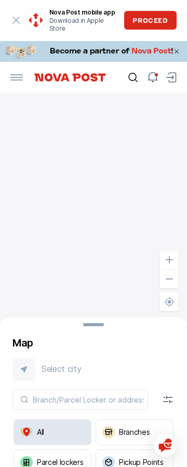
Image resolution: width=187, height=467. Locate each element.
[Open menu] (16, 77)
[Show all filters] (168, 399)
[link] (93, 51)
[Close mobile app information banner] (16, 20)
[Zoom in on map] (169, 259)
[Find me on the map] (169, 301)
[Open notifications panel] (153, 77)
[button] (93, 369)
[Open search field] (133, 77)
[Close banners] (176, 51)
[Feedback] (165, 445)
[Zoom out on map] (169, 279)
